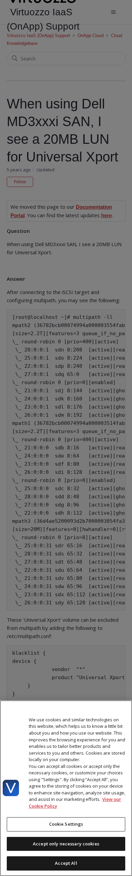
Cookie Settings (66, 824)
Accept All (66, 863)
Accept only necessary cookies (66, 844)
